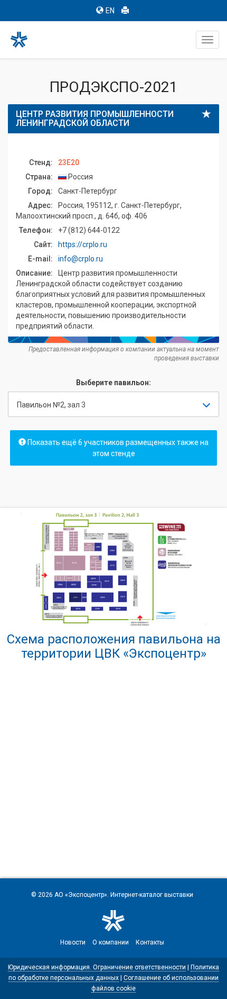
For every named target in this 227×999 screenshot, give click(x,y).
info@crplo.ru (80, 259)
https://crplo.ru (82, 244)
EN (110, 10)
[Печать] (125, 10)
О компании (110, 942)
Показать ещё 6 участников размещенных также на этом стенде (117, 448)
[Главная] (24, 40)
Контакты (150, 942)
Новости (73, 942)
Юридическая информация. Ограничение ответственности (97, 967)
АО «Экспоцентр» (80, 894)
